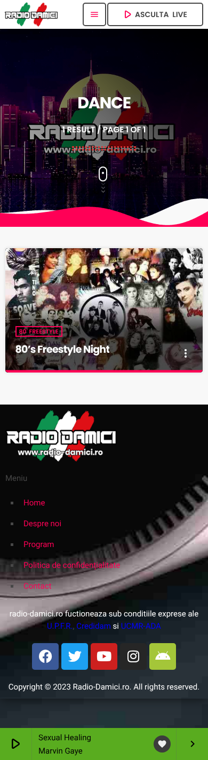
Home (34, 503)
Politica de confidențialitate (71, 565)
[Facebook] (45, 656)
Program (38, 544)
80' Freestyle (39, 331)
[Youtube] (104, 656)
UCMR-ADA (141, 626)
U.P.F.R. (60, 626)
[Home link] (31, 14)
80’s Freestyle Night (62, 349)
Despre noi (42, 523)
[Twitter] (74, 656)
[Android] (162, 656)
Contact (37, 586)
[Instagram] (133, 656)
